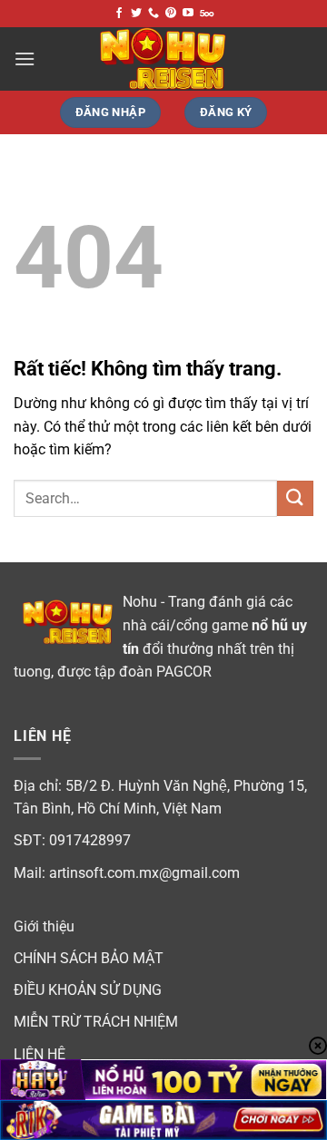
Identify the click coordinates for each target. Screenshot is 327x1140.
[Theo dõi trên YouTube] (188, 13)
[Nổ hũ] (163, 59)
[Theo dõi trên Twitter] (136, 13)
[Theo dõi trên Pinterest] (170, 13)
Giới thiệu (44, 926)
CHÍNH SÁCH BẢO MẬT (89, 958)
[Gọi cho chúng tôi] (153, 13)
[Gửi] (295, 498)
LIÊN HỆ (39, 1054)
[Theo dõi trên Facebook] (119, 13)
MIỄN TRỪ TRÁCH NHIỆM (96, 1021)
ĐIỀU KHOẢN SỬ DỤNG (88, 990)
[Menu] (24, 58)
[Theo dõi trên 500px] (206, 13)
